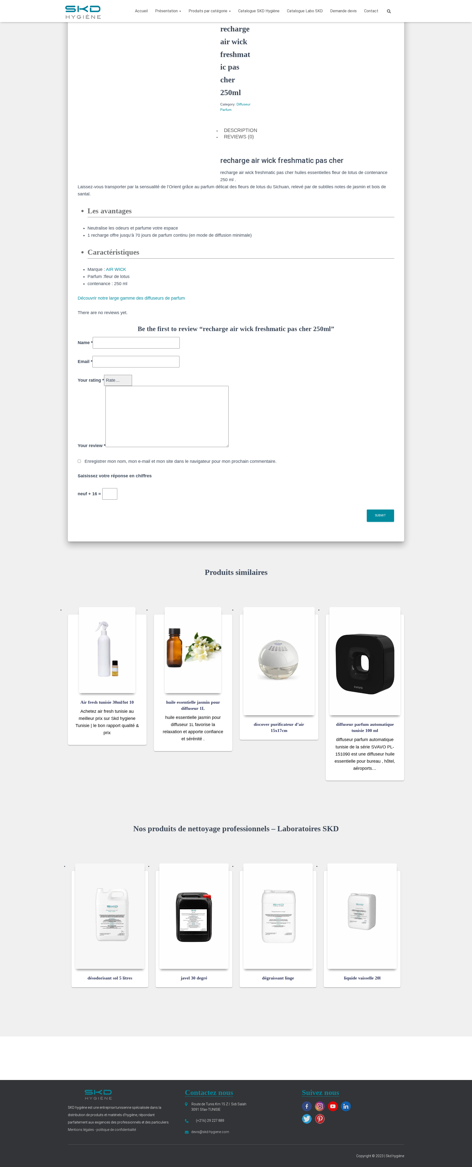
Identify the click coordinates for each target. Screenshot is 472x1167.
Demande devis (343, 11)
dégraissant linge (278, 978)
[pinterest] (321, 1118)
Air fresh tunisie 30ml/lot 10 (107, 702)
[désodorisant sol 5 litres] (110, 916)
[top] (462, 1157)
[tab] (236, 130)
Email (85, 361)
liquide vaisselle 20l (362, 978)
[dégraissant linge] (278, 916)
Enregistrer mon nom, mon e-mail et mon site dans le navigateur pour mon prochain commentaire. (181, 461)
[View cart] (402, 11)
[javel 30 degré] (194, 916)
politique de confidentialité (116, 1130)
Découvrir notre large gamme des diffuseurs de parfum (131, 298)
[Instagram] (321, 1106)
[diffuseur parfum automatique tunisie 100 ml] (365, 661)
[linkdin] (347, 1106)
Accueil (141, 11)
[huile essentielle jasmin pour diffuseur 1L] (193, 650)
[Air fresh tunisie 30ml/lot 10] (107, 650)
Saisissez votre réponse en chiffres (115, 475)
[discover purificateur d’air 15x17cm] (279, 661)
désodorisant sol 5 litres (110, 978)
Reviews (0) (239, 136)
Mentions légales (81, 1130)
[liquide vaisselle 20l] (362, 916)
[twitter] (308, 1118)
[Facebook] (308, 1106)
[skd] (82, 11)
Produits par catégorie (208, 11)
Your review (91, 445)
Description (240, 130)
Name (85, 342)
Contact (371, 11)
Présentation (167, 11)
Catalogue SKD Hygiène (259, 11)
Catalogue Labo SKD (305, 11)
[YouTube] (334, 1106)
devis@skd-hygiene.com (210, 1132)
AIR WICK (116, 269)
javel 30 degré (194, 978)
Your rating (91, 380)
